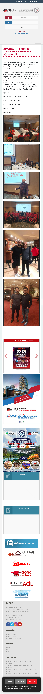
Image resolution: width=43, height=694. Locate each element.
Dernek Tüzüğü (11, 636)
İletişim (25, 1)
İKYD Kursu (9, 650)
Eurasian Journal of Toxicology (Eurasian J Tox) (21, 673)
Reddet (9, 681)
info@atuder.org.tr (16, 615)
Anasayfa (19, 1)
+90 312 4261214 (15, 617)
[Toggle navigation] (38, 41)
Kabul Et (32, 681)
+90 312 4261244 (16, 619)
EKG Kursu (9, 652)
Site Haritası (32, 1)
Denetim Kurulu (11, 634)
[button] (6, 357)
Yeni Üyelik (21, 31)
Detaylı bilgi (26, 689)
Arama (39, 1)
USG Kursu (9, 648)
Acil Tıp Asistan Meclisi (13, 638)
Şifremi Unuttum (21, 34)
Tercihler (20, 681)
